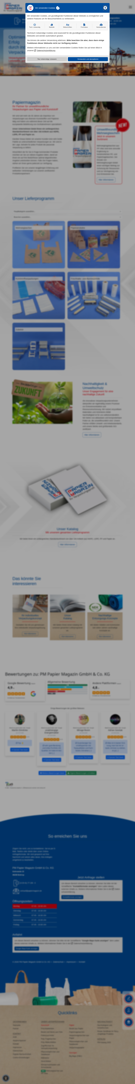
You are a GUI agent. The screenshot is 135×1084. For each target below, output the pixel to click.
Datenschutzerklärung (46, 50)
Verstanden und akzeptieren (87, 59)
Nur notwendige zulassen (47, 59)
